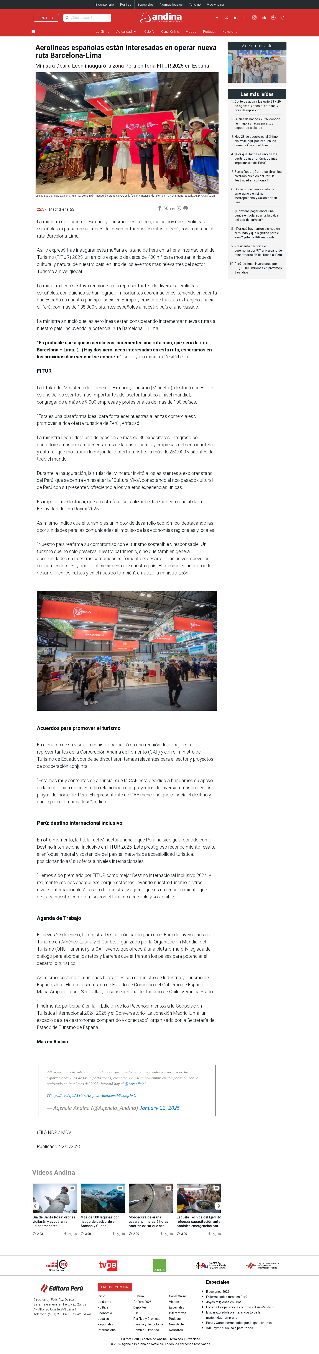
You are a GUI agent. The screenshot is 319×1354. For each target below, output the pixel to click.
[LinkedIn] (235, 17)
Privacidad (193, 1339)
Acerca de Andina (154, 1339)
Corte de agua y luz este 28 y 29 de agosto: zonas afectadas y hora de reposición (258, 106)
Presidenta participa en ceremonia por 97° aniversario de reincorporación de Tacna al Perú (258, 250)
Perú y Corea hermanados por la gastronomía (239, 1323)
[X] (226, 17)
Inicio (101, 1296)
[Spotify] (273, 17)
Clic (136, 1313)
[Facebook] (217, 17)
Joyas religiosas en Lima (224, 1302)
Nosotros (176, 1330)
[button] (35, 1206)
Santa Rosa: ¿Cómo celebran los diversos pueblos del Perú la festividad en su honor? (258, 176)
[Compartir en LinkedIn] (75, 1233)
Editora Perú (130, 1339)
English (46, 18)
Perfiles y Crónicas (146, 1319)
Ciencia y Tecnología (148, 1324)
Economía (105, 1313)
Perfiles (125, 4)
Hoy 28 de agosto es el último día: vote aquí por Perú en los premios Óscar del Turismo (256, 141)
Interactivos (177, 1313)
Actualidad (126, 31)
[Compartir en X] (70, 1233)
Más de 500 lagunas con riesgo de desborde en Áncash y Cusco (100, 1221)
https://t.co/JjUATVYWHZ (71, 1095)
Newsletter (230, 32)
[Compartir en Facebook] (65, 1233)
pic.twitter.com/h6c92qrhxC (114, 1095)
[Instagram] (254, 17)
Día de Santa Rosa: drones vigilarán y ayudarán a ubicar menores (54, 1221)
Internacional (107, 1330)
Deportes (140, 1307)
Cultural (139, 1296)
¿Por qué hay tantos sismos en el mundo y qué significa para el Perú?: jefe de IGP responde (257, 233)
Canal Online (170, 32)
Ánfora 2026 (142, 1302)
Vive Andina (215, 4)
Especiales (146, 4)
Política (103, 1307)
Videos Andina (53, 1172)
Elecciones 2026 (217, 1292)
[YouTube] (245, 17)
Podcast (209, 32)
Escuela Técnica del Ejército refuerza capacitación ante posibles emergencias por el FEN (199, 1223)
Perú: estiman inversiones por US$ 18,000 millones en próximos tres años (258, 268)
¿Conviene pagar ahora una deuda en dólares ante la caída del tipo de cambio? (256, 215)
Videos (191, 32)
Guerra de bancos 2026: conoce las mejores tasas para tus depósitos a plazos (257, 123)
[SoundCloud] (264, 17)
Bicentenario (104, 4)
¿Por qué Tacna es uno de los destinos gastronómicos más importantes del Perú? (256, 158)
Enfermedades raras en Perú (226, 1297)
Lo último (102, 32)
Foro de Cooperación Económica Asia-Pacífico (240, 1307)
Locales (103, 1319)
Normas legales (171, 4)
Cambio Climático (146, 1330)
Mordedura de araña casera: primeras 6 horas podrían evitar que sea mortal (149, 1223)
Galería (149, 32)
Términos (176, 1339)
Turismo (195, 4)
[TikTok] (282, 17)
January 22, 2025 (160, 1108)
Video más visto (257, 45)
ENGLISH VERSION (114, 1287)
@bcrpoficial (135, 1084)
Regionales (105, 1324)
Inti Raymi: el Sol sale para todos (229, 1328)
